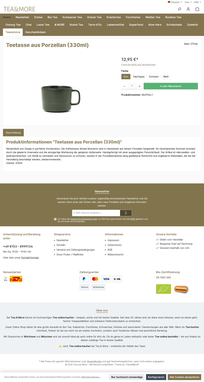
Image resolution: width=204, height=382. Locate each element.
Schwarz (154, 76)
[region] (60, 88)
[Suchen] (179, 9)
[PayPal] (84, 279)
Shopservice (62, 234)
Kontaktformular (30, 257)
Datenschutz (115, 244)
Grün (125, 76)
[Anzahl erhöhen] (139, 86)
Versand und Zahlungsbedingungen (76, 249)
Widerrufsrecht (116, 254)
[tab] (13, 132)
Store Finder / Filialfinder (70, 254)
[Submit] (126, 213)
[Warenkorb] (197, 9)
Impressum (113, 240)
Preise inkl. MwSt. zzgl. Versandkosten (138, 64)
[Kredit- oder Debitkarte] (100, 279)
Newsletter (63, 240)
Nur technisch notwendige (127, 377)
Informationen (114, 234)
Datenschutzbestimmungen (84, 219)
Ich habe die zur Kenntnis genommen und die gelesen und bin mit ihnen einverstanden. (103, 220)
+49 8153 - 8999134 (18, 246)
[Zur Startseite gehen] (19, 9)
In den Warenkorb (170, 86)
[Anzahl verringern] (124, 86)
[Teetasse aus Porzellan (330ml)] (60, 88)
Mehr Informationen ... (91, 377)
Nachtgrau (139, 76)
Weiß (166, 76)
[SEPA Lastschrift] (117, 279)
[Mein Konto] (188, 9)
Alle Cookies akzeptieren (184, 377)
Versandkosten (94, 361)
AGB (133, 219)
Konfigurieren (156, 377)
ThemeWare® (132, 364)
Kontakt (61, 244)
